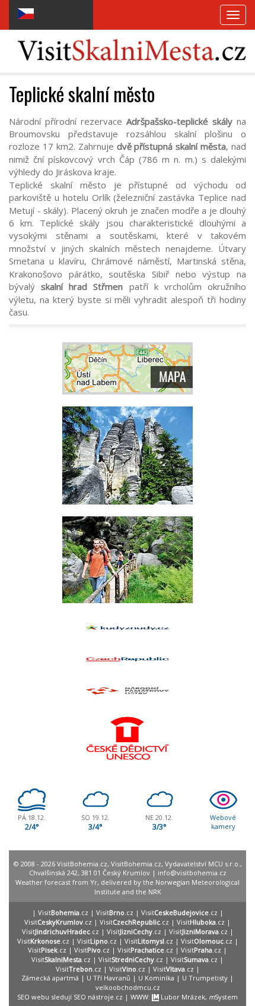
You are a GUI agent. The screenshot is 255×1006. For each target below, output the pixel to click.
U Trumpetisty (205, 977)
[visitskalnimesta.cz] (132, 49)
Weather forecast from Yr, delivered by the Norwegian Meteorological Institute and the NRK (127, 887)
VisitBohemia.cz (136, 863)
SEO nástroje (94, 996)
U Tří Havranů (108, 977)
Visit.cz (63, 912)
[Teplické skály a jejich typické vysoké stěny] (127, 455)
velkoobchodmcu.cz (127, 987)
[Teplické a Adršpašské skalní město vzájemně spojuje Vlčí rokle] (127, 559)
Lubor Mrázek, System (198, 996)
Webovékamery (223, 822)
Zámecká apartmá (50, 977)
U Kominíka (156, 977)
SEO (23, 996)
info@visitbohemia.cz (192, 872)
